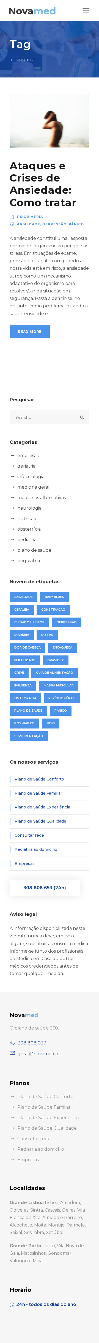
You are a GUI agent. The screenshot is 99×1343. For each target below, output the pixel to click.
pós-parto (24, 723)
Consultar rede (29, 835)
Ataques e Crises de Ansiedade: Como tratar (43, 184)
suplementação (28, 736)
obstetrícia (29, 529)
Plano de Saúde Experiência (42, 807)
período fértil (61, 698)
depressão (54, 224)
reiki (51, 723)
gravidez (55, 660)
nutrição (26, 518)
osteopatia (25, 698)
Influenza (23, 685)
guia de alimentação (54, 673)
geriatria (26, 466)
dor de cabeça (27, 647)
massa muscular (59, 685)
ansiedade (28, 224)
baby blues (54, 597)
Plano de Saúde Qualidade (40, 821)
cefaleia (21, 609)
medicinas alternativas (41, 497)
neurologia (29, 508)
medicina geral (33, 487)
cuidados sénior (29, 622)
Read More (30, 332)
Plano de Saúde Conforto (39, 779)
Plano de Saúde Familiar (38, 793)
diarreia (21, 635)
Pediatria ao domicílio (36, 849)
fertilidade (24, 660)
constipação (53, 609)
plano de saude (34, 550)
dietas (47, 635)
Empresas (25, 863)
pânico (76, 224)
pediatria (27, 539)
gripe (19, 673)
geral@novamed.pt (39, 1053)
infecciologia (31, 476)
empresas (27, 455)
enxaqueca (62, 647)
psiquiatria (30, 217)
